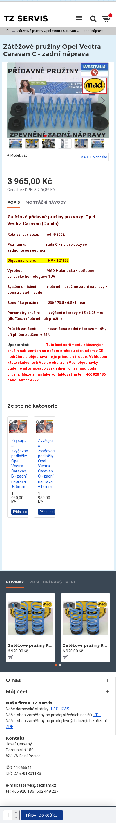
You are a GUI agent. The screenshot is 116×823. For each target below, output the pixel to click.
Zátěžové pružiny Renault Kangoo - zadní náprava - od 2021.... (85, 645)
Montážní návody (46, 202)
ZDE (97, 715)
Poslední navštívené (52, 582)
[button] (13, 100)
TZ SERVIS (59, 709)
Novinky (15, 582)
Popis (13, 202)
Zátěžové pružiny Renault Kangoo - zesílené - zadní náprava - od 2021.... (30, 645)
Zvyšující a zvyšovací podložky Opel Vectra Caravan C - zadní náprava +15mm (46, 463)
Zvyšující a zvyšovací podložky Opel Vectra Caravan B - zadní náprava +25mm (20, 463)
